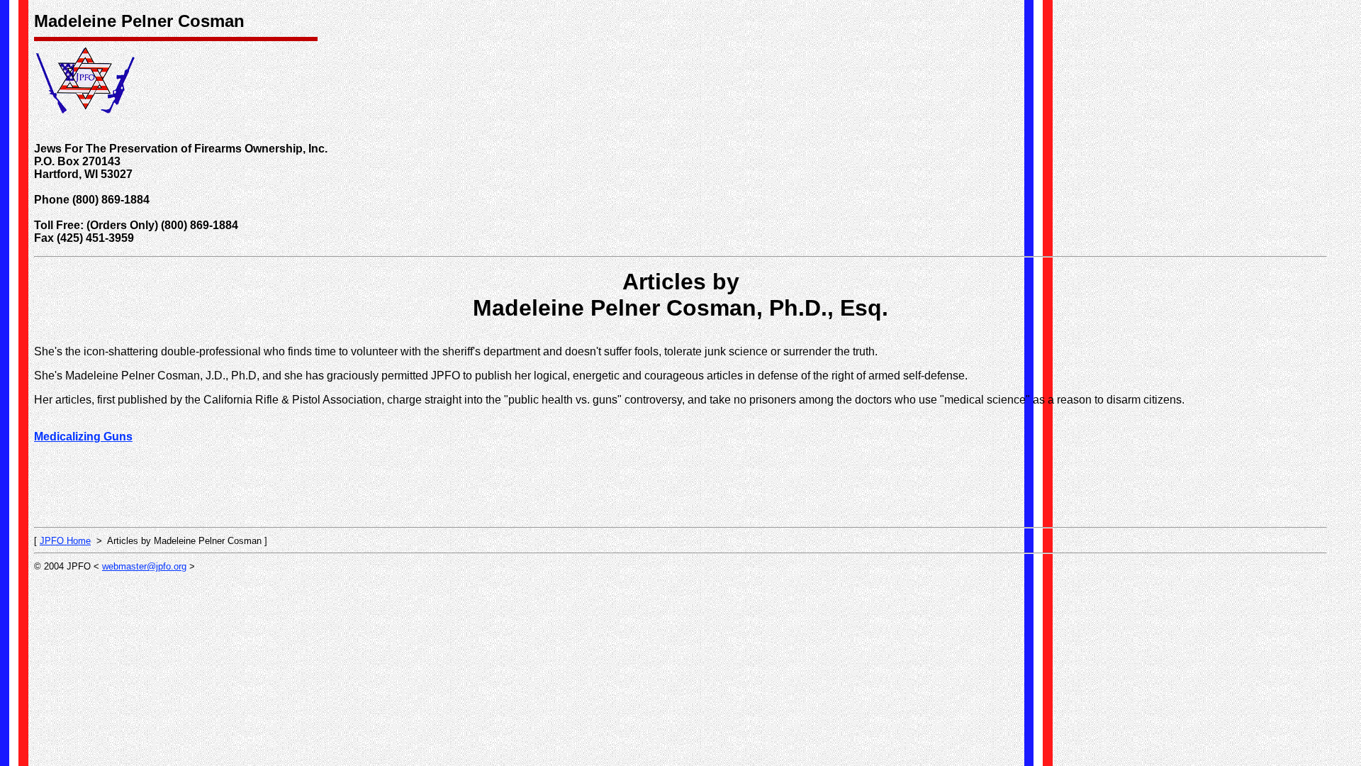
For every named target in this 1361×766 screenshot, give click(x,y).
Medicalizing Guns (83, 437)
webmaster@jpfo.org (144, 566)
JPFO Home (65, 540)
